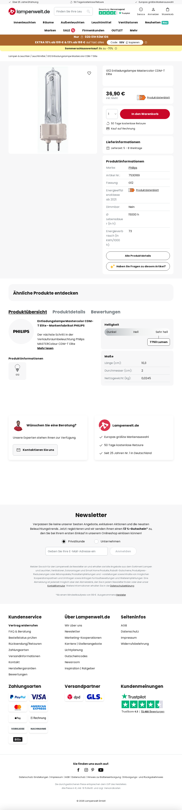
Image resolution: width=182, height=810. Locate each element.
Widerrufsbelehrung (135, 644)
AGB (124, 625)
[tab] (28, 312)
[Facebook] (80, 770)
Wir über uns (73, 625)
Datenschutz (130, 631)
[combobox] (73, 11)
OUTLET (117, 30)
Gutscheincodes (76, 656)
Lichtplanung (74, 650)
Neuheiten (156, 22)
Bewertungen (106, 312)
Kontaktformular (56, 585)
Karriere (70, 644)
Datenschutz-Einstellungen (33, 777)
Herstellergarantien (22, 668)
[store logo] (29, 11)
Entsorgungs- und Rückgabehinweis (143, 777)
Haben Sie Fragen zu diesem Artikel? (141, 266)
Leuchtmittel (38, 56)
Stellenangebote (90, 644)
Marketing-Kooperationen (83, 638)
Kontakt (14, 662)
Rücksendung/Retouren (25, 644)
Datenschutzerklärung (122, 585)
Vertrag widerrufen (23, 625)
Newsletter (72, 631)
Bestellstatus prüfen (23, 638)
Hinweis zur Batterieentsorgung (104, 777)
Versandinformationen (24, 656)
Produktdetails (69, 312)
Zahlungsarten (19, 650)
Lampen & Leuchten (19, 56)
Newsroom (72, 662)
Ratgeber (88, 668)
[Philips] (21, 331)
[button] (89, 73)
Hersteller (121, 594)
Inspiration (72, 668)
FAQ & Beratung (20, 631)
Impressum (129, 638)
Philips (133, 168)
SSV (125, 42)
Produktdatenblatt (158, 97)
